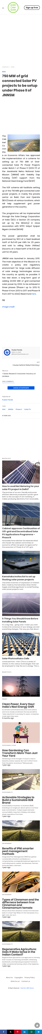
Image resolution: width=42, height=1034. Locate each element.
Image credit (8, 306)
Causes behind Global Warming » (26, 365)
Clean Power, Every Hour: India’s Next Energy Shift (18, 705)
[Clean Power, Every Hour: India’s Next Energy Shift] (21, 686)
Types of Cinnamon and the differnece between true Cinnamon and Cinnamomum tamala (20, 904)
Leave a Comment (21, 388)
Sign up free (32, 7)
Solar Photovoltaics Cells (15, 658)
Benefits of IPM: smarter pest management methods (18, 851)
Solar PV (27, 409)
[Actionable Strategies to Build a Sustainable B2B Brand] (21, 779)
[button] (24, 143)
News (13, 67)
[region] (21, 45)
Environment (7, 843)
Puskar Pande (17, 350)
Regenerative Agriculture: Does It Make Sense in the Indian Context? (19, 951)
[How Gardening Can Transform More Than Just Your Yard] (21, 732)
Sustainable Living (9, 745)
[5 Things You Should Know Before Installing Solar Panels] (21, 604)
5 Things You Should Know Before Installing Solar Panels (20, 620)
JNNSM (10, 409)
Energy (4, 699)
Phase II (19, 409)
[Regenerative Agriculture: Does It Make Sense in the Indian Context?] (21, 931)
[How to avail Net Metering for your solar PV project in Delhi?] (21, 472)
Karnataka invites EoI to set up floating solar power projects (18, 578)
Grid (3, 409)
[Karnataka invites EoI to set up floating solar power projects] (21, 562)
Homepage (5, 67)
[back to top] (37, 1025)
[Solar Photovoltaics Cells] (21, 644)
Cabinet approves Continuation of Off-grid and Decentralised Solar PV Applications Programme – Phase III (21, 533)
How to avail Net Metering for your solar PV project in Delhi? (20, 488)
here (34, 293)
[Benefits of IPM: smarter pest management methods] (21, 830)
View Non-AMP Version (27, 988)
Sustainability (7, 792)
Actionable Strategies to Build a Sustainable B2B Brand (18, 800)
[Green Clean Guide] (13, 7)
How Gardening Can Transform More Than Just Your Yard (19, 753)
